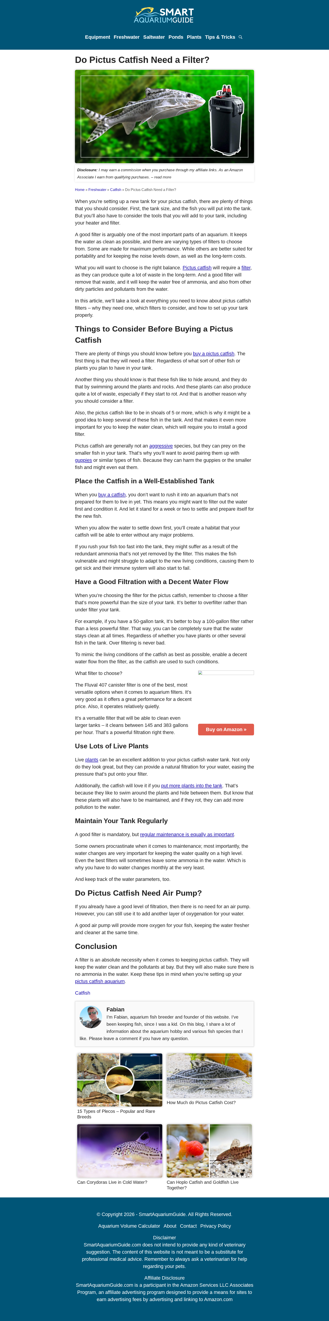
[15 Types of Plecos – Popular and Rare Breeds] (119, 1105)
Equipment (97, 37)
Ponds (176, 37)
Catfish (115, 190)
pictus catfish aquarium (100, 981)
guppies (83, 460)
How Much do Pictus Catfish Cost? (201, 1102)
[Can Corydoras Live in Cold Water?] (119, 1176)
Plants (194, 37)
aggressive (161, 446)
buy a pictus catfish (213, 353)
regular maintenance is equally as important (187, 834)
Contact (188, 1226)
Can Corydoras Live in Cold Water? (112, 1182)
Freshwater (127, 37)
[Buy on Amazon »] (226, 698)
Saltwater (154, 37)
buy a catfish (112, 494)
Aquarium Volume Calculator (129, 1226)
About (170, 1226)
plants (91, 759)
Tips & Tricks (220, 37)
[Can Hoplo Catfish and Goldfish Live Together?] (209, 1176)
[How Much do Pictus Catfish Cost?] (209, 1096)
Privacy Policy (215, 1226)
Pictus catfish (197, 267)
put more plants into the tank (191, 785)
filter (245, 267)
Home (80, 190)
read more (162, 177)
